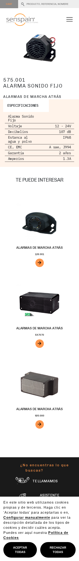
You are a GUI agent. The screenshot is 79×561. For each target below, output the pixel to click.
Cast (9, 4)
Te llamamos (45, 481)
